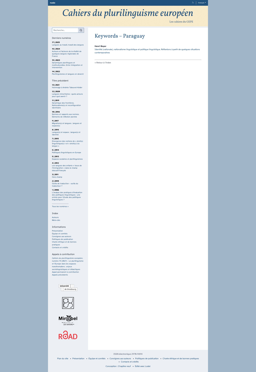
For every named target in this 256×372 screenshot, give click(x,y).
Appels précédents (60, 275)
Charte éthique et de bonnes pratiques (181, 358)
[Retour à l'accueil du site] (128, 16)
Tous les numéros (59, 207)
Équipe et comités (59, 234)
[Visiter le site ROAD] (68, 335)
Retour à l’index (103, 63)
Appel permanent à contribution (65, 272)
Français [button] (201, 3)
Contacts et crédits (60, 248)
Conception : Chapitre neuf (118, 366)
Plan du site (62, 358)
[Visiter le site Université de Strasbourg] (68, 287)
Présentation (57, 231)
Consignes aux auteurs (61, 237)
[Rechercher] (81, 30)
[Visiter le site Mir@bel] (68, 320)
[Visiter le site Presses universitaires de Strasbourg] (68, 303)
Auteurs (55, 218)
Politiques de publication (62, 239)
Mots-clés (56, 220)
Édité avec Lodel (142, 366)
